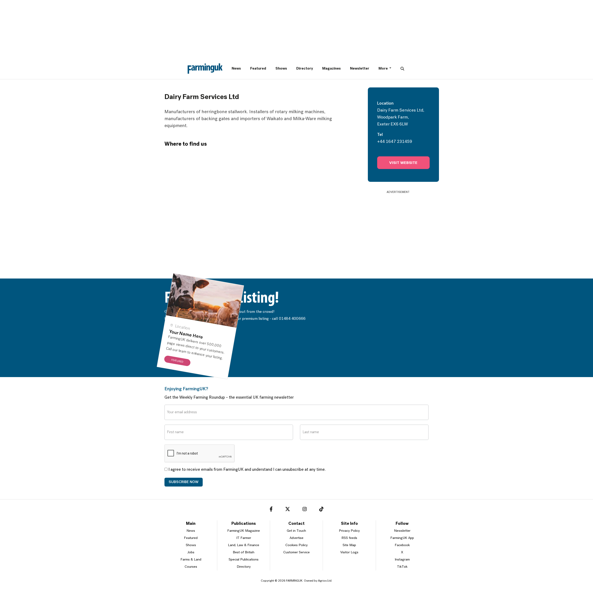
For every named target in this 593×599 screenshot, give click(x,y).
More (383, 68)
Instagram (402, 571)
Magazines (331, 68)
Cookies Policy (296, 557)
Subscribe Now (184, 494)
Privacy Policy (349, 542)
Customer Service (296, 564)
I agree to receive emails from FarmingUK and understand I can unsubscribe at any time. (246, 481)
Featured (258, 68)
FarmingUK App (402, 549)
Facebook (402, 557)
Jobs (190, 564)
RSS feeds (349, 549)
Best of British (243, 564)
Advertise (296, 549)
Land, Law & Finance (243, 557)
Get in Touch (296, 542)
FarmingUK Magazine (243, 542)
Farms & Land (190, 571)
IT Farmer (243, 549)
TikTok (402, 578)
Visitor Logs (349, 564)
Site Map (349, 557)
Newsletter (359, 68)
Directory (304, 68)
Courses (191, 578)
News (236, 68)
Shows (281, 68)
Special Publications (244, 571)
